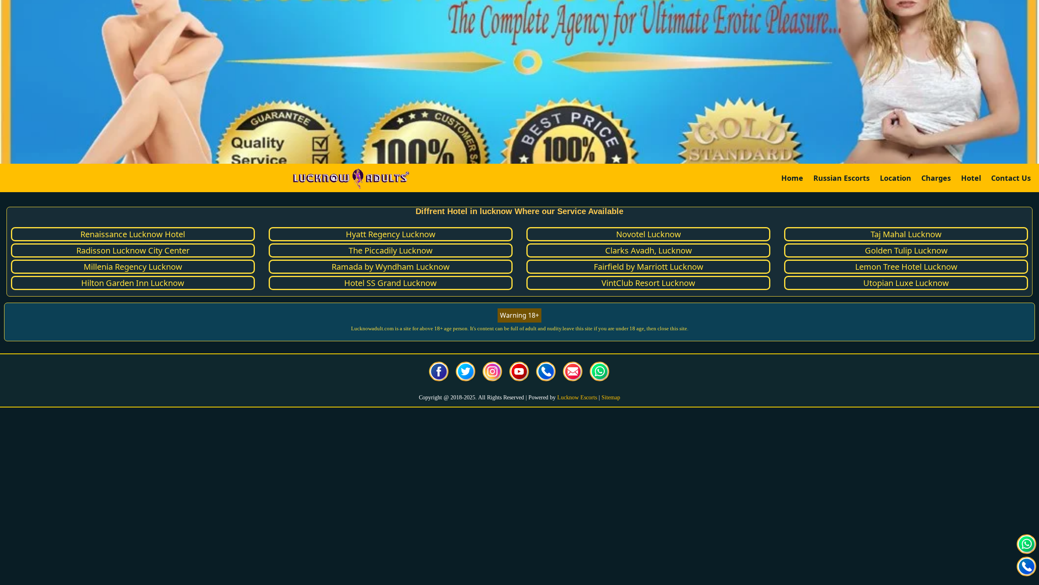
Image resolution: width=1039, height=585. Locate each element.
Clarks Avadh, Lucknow (648, 250)
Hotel (971, 178)
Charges (936, 178)
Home (792, 178)
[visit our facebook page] (439, 373)
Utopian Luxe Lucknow (906, 282)
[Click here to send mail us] (573, 373)
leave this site (578, 328)
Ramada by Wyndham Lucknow (391, 266)
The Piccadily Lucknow (391, 250)
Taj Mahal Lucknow (906, 234)
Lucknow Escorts (577, 397)
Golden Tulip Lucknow (906, 250)
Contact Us (1011, 178)
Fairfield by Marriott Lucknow (648, 266)
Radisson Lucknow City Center (133, 250)
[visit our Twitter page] (466, 373)
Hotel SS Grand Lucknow (390, 282)
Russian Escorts (841, 178)
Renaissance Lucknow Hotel (132, 234)
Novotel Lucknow (648, 234)
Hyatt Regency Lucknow (390, 234)
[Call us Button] (546, 373)
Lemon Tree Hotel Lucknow (906, 266)
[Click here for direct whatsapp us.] (600, 373)
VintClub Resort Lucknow (648, 282)
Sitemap (610, 397)
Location (895, 178)
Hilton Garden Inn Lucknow (132, 282)
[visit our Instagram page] (493, 373)
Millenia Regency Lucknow (133, 266)
